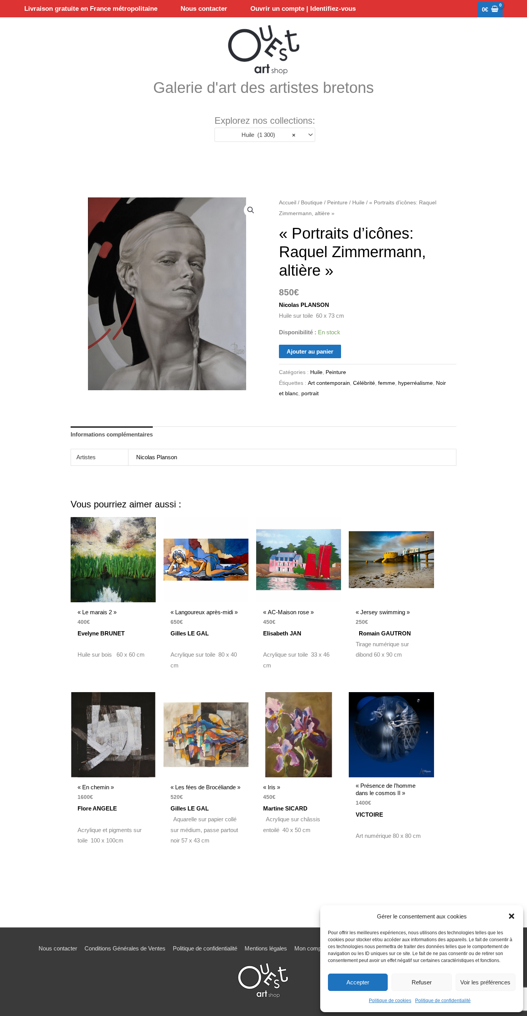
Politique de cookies (390, 1000)
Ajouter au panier (310, 351)
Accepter (357, 982)
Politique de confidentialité (443, 1000)
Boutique (312, 203)
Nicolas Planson (156, 457)
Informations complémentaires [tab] (112, 434)
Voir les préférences (485, 982)
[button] (511, 916)
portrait (310, 393)
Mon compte (310, 948)
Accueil (287, 203)
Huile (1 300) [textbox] (266, 134)
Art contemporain (329, 383)
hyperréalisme (415, 383)
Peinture (337, 203)
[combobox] (265, 135)
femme (386, 383)
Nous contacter (58, 948)
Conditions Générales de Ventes (125, 948)
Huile (358, 203)
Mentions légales (266, 948)
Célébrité (364, 383)
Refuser (422, 982)
